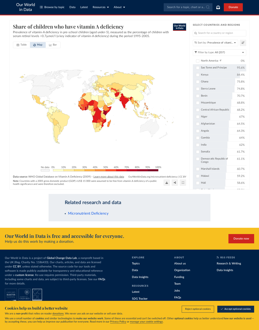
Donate (233, 7)
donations (58, 313)
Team (177, 283)
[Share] (175, 182)
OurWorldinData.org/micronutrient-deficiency (152, 177)
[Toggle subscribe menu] (218, 7)
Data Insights (140, 277)
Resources (99, 7)
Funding (179, 277)
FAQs (101, 279)
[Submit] (207, 7)
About (118, 7)
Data (72, 7)
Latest (84, 7)
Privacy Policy (118, 321)
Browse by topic (54, 7)
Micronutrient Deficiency (88, 213)
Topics (136, 263)
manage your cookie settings (146, 321)
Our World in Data (25, 7)
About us (180, 263)
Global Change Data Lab (62, 258)
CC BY (182, 177)
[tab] (21, 45)
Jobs (177, 290)
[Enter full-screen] (183, 182)
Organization (182, 270)
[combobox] (188, 7)
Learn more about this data (108, 177)
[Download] (166, 182)
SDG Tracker (140, 298)
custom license (24, 275)
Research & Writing (229, 263)
